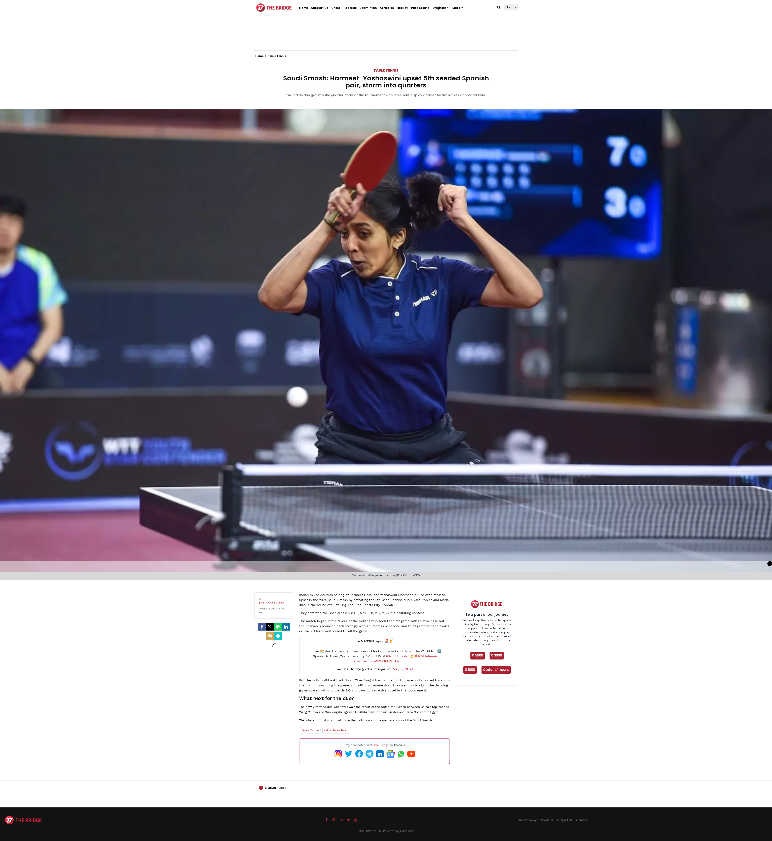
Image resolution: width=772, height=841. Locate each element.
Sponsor (497, 624)
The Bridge (381, 745)
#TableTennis (427, 656)
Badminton (368, 8)
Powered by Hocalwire (398, 831)
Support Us (319, 8)
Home (303, 8)
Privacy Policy (527, 820)
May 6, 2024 (403, 669)
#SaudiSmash (396, 656)
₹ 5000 (477, 655)
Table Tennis (386, 70)
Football (350, 8)
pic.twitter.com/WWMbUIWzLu (375, 661)
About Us (547, 820)
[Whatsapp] (278, 627)
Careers (581, 820)
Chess (336, 8)
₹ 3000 (496, 655)
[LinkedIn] (286, 627)
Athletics (387, 8)
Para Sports (420, 8)
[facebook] (262, 627)
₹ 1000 (470, 669)
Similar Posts (275, 788)
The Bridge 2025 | (370, 831)
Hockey (402, 8)
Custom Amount (496, 669)
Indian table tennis (337, 730)
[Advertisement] (386, 38)
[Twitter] (270, 627)
